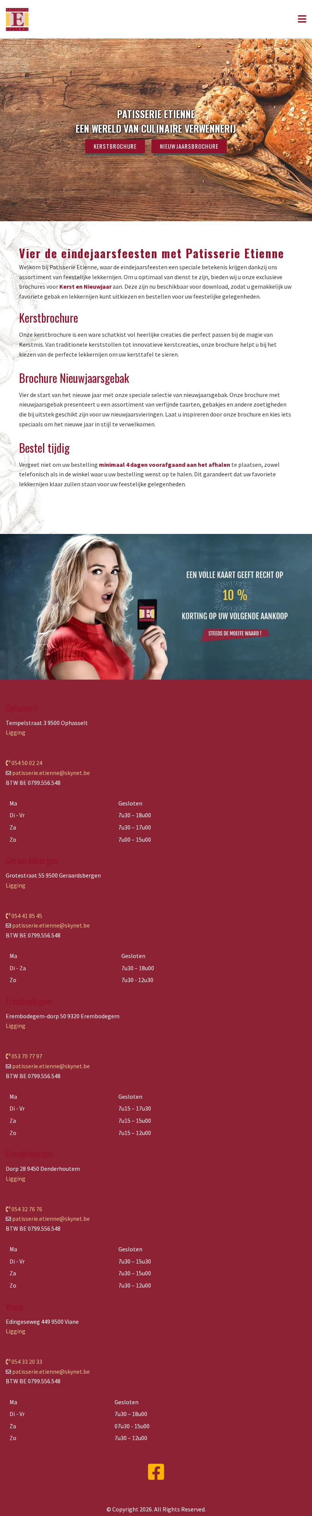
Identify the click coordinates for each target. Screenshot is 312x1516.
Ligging (15, 732)
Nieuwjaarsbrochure (189, 146)
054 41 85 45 (26, 916)
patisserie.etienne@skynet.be (51, 772)
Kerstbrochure (115, 146)
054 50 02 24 (26, 763)
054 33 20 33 (26, 1361)
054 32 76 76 (26, 1209)
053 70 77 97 (26, 1056)
